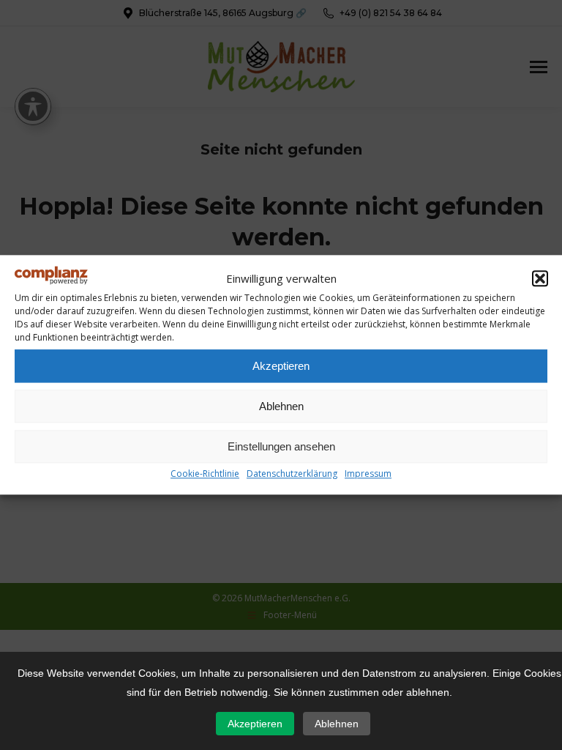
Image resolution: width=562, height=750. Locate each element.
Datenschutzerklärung (292, 474)
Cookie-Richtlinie (205, 474)
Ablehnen (281, 406)
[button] (540, 278)
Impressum (368, 474)
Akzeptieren (281, 366)
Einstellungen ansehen (281, 446)
